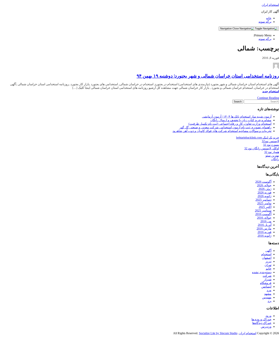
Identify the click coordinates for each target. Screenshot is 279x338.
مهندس (266, 297)
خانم (268, 268)
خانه (268, 18)
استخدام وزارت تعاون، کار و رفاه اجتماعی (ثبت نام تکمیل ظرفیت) (229, 123)
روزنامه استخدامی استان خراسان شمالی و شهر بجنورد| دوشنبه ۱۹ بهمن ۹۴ (208, 75)
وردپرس (266, 326)
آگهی (268, 250)
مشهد (267, 293)
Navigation (226, 28)
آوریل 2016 (264, 224)
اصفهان (266, 257)
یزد (269, 301)
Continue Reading (268, 97)
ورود (268, 315)
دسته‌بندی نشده (261, 272)
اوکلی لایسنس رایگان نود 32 (261, 148)
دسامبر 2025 (263, 199)
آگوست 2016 (263, 214)
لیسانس (266, 286)
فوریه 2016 (264, 232)
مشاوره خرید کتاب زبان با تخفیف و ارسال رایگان (240, 120)
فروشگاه (265, 283)
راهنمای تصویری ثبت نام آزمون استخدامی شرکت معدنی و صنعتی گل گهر (225, 127)
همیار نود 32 (271, 152)
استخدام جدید (270, 91)
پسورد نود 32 (271, 144)
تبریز (268, 261)
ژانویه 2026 (264, 196)
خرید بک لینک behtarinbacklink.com (257, 137)
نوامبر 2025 (264, 203)
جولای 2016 (264, 217)
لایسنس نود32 (270, 141)
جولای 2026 (264, 185)
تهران (268, 265)
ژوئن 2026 (265, 188)
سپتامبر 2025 (263, 210)
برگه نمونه (265, 21)
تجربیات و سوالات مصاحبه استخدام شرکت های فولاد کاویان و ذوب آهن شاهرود (222, 131)
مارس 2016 (264, 228)
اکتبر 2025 (265, 206)
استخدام (266, 254)
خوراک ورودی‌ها (261, 319)
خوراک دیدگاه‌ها (261, 323)
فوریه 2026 (264, 192)
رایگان (275, 159)
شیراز (267, 279)
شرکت (267, 275)
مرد (269, 290)
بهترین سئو (272, 155)
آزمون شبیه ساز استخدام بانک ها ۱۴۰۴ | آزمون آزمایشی (236, 116)
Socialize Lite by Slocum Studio (218, 333)
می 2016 (265, 221)
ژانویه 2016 (264, 235)
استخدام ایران (270, 4)
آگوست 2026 (263, 181)
